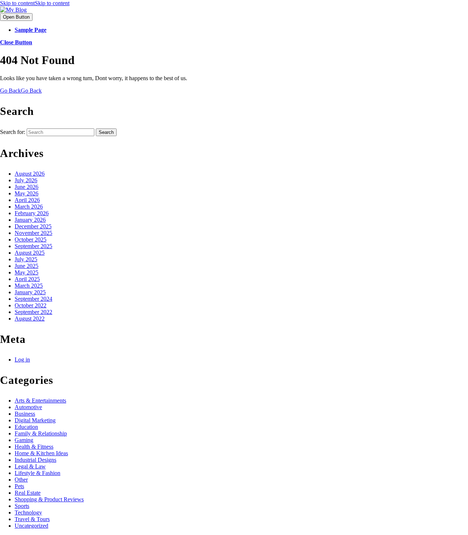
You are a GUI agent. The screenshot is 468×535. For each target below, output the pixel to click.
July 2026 (26, 180)
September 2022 (33, 312)
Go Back (21, 90)
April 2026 (27, 200)
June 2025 (26, 266)
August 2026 (30, 174)
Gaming (24, 440)
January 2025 (30, 292)
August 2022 (30, 318)
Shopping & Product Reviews (49, 499)
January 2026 (30, 220)
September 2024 (33, 299)
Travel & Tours (32, 519)
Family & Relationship (41, 433)
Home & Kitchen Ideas (41, 453)
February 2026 (32, 213)
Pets (19, 486)
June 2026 (26, 187)
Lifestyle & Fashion (37, 473)
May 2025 (26, 272)
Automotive (28, 407)
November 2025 (33, 233)
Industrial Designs (35, 460)
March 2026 (29, 206)
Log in (22, 359)
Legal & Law (30, 466)
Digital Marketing (35, 420)
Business (25, 414)
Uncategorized (31, 526)
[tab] (16, 17)
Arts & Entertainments (40, 400)
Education (26, 427)
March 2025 (29, 286)
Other (21, 479)
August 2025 (30, 253)
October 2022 (30, 305)
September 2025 (33, 246)
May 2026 (26, 193)
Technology (28, 512)
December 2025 (33, 226)
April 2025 (27, 279)
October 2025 (30, 239)
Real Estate (28, 493)
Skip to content (34, 3)
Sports (22, 506)
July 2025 (26, 259)
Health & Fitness (34, 447)
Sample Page (30, 30)
